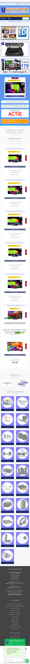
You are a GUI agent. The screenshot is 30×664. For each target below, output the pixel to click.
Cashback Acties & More (15, 626)
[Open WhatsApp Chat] (27, 661)
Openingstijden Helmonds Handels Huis (15, 606)
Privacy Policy (15, 618)
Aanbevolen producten (15, 138)
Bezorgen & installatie (15, 612)
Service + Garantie (15, 610)
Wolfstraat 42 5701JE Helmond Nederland (15, 578)
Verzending (15, 622)
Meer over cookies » (15, 334)
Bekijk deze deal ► (11, 121)
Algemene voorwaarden (15, 614)
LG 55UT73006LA (15, 359)
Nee (23, 332)
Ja (17, 332)
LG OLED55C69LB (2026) (15, 264)
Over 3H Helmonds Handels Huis (15, 604)
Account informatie (15, 636)
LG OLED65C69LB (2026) (15, 233)
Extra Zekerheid (15, 624)
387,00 (15, 362)
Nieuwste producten (15, 141)
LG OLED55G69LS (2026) (15, 296)
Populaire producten (15, 143)
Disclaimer (15, 616)
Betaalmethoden (15, 620)
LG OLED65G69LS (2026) (15, 202)
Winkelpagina (15, 628)
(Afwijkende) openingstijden (15, 594)
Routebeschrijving (15, 608)
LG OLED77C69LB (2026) (15, 170)
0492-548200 (17, 582)
